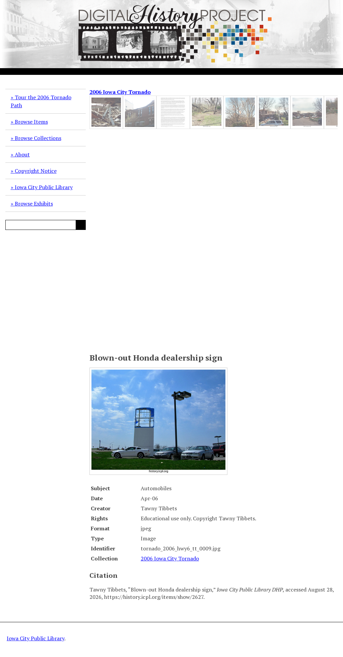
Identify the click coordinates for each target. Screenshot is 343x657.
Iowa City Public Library (44, 187)
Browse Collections (38, 138)
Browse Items (31, 121)
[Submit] (81, 225)
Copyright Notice (36, 170)
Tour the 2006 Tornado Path (41, 101)
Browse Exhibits (34, 203)
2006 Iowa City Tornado (120, 92)
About (22, 154)
